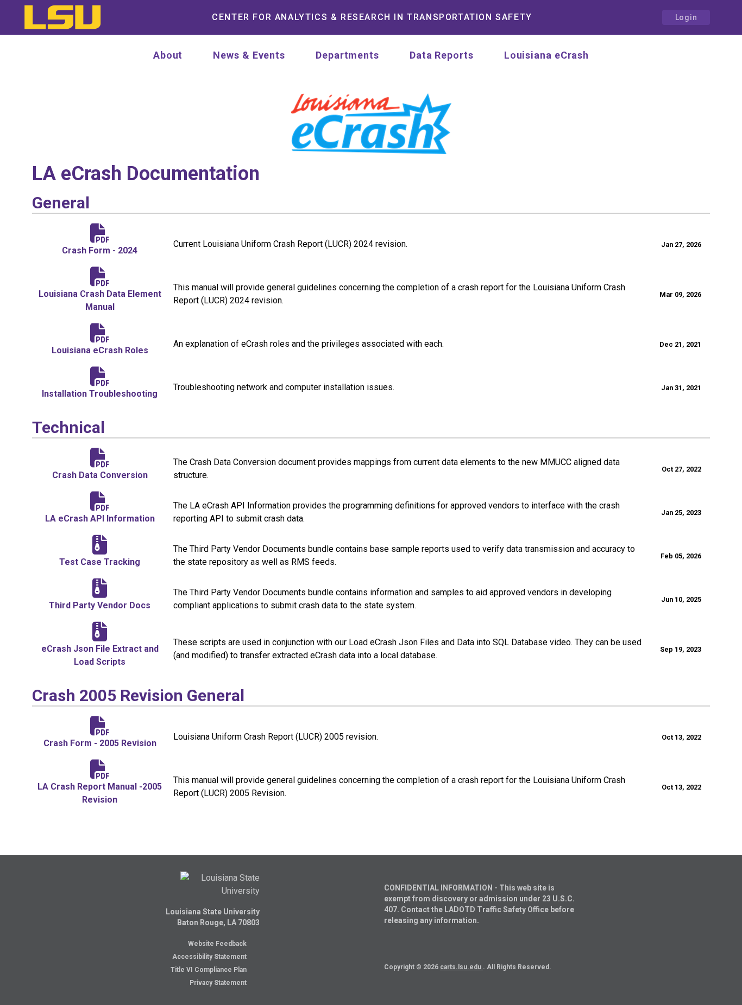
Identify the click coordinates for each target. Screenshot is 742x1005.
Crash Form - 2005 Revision (99, 743)
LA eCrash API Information (100, 518)
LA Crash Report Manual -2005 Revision (99, 793)
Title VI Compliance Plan (209, 970)
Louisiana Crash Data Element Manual (100, 300)
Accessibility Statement (209, 957)
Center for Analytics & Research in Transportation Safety (372, 17)
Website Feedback (217, 943)
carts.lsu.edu (461, 967)
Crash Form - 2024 (99, 250)
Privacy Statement (218, 983)
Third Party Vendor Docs (99, 605)
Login (686, 17)
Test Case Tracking (99, 562)
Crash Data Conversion (100, 475)
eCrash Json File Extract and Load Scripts (100, 655)
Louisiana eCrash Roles (100, 350)
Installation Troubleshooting (100, 394)
